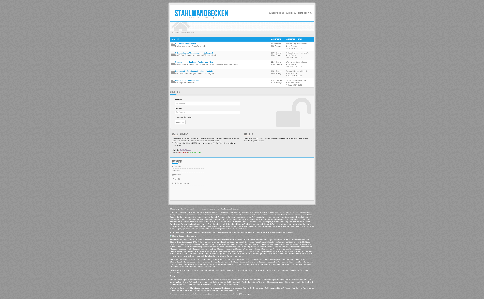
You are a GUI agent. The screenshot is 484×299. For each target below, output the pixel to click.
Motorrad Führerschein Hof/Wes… (298, 53)
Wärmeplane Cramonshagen (296, 62)
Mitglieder (177, 175)
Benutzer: (178, 100)
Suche (290, 13)
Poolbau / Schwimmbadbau (186, 44)
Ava (292, 55)
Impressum (174, 294)
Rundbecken (234, 294)
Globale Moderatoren (194, 152)
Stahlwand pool (245, 294)
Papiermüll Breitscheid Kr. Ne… (297, 71)
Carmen (294, 46)
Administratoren (183, 152)
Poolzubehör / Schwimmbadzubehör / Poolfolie (194, 71)
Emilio (293, 74)
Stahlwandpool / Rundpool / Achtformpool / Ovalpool (196, 62)
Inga (292, 64)
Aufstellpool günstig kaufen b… (297, 44)
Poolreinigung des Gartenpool (187, 80)
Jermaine (294, 83)
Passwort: (178, 108)
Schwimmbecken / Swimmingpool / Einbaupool (194, 53)
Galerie (176, 170)
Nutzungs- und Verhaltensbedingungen (194, 294)
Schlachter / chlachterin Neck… (297, 80)
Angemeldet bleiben (184, 117)
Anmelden (304, 13)
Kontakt (177, 179)
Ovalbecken (224, 294)
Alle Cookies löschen (181, 183)
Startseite (275, 13)
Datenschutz (213, 294)
